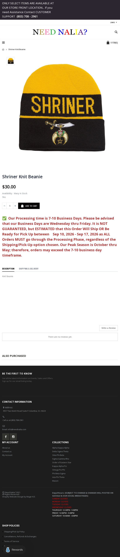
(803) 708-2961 (17, 420)
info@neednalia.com (17, 429)
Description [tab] (8, 268)
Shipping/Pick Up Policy (14, 531)
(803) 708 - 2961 (27, 16)
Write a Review (109, 328)
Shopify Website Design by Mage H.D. (18, 496)
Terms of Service (11, 541)
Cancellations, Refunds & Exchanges (20, 536)
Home (3, 49)
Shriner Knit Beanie (22, 177)
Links (112, 22)
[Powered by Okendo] (15, 329)
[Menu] (3, 42)
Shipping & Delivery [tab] (28, 268)
